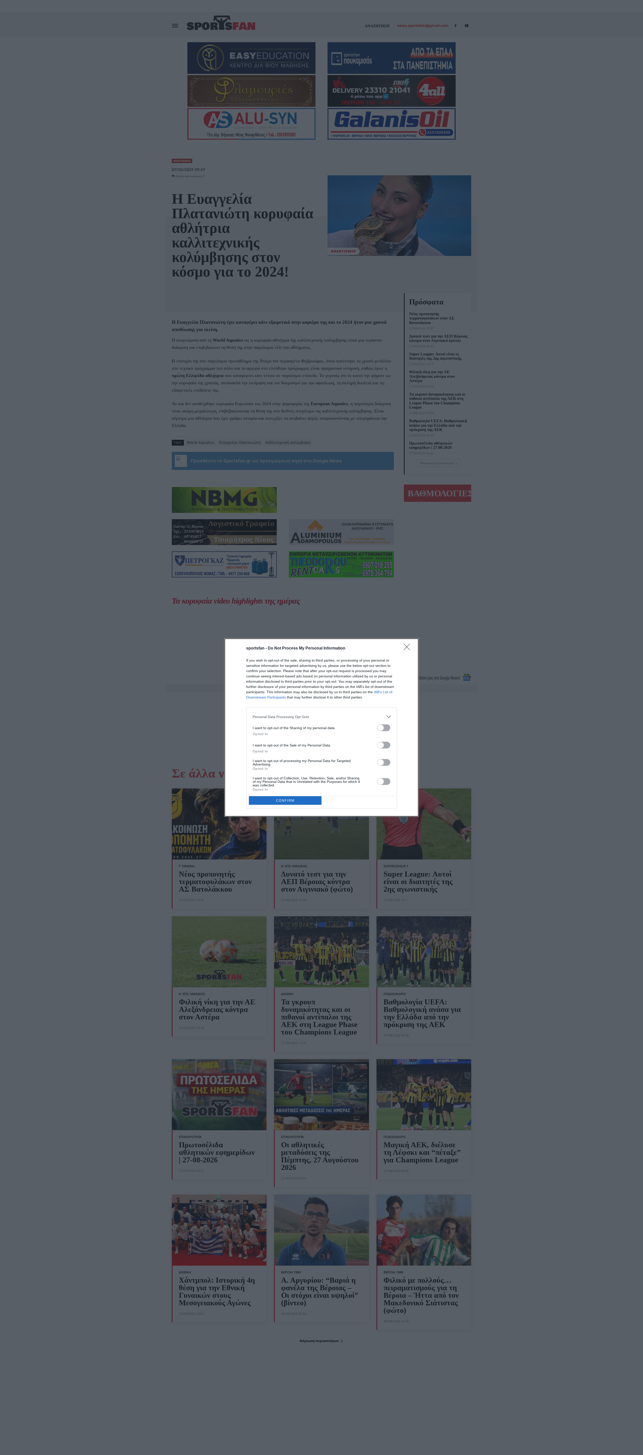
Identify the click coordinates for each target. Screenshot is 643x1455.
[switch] (383, 727)
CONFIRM (285, 800)
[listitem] (321, 716)
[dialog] (321, 727)
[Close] (408, 648)
